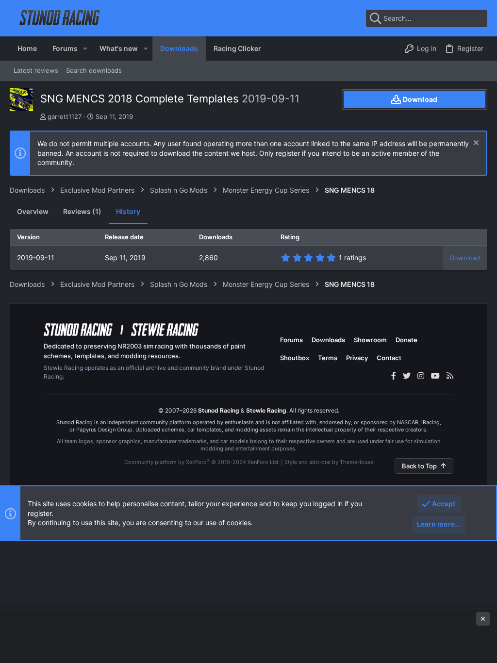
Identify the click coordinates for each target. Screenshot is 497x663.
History (128, 211)
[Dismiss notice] (475, 144)
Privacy (357, 358)
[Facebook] (393, 375)
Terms (327, 358)
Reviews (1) (82, 211)
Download (465, 258)
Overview (33, 211)
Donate (406, 340)
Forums (291, 340)
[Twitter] (407, 375)
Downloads (328, 340)
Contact (389, 358)
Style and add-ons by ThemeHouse (328, 462)
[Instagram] (420, 375)
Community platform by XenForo (202, 462)
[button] (85, 48)
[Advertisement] (248, 635)
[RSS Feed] (450, 375)
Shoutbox (294, 358)
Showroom (370, 340)
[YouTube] (435, 375)
